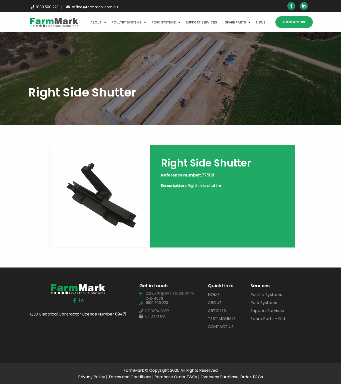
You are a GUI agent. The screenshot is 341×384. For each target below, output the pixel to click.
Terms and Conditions (129, 377)
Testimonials (222, 319)
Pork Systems (164, 22)
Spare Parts (235, 22)
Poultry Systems (127, 22)
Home (214, 295)
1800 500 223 (47, 7)
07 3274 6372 (157, 311)
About (96, 22)
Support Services (201, 22)
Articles (217, 311)
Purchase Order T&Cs (176, 377)
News (260, 22)
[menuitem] (97, 22)
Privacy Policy (91, 377)
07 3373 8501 (156, 316)
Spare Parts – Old (267, 319)
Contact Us (294, 22)
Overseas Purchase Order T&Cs (231, 377)
